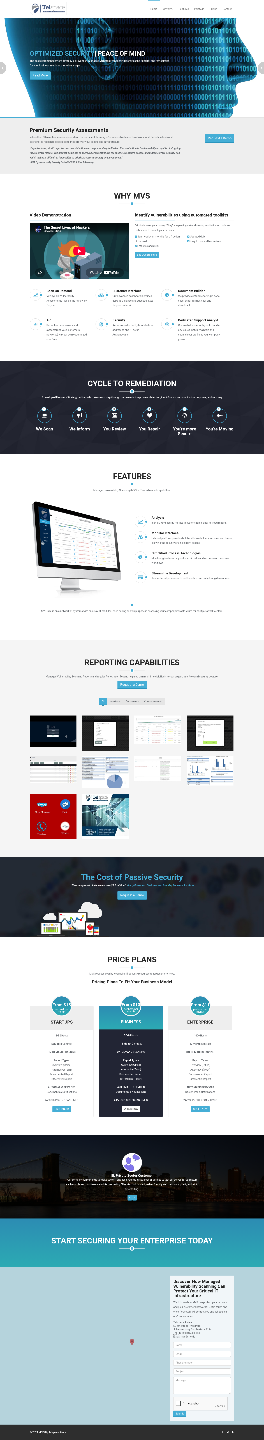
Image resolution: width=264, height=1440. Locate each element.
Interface (115, 701)
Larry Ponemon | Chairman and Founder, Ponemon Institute (161, 885)
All (103, 701)
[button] (130, 1198)
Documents (132, 701)
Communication (153, 701)
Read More (40, 88)
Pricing (213, 9)
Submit (179, 1413)
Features (184, 9)
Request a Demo (219, 138)
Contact (227, 9)
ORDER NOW (62, 1109)
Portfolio (199, 9)
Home (153, 9)
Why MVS (168, 9)
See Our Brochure (147, 254)
